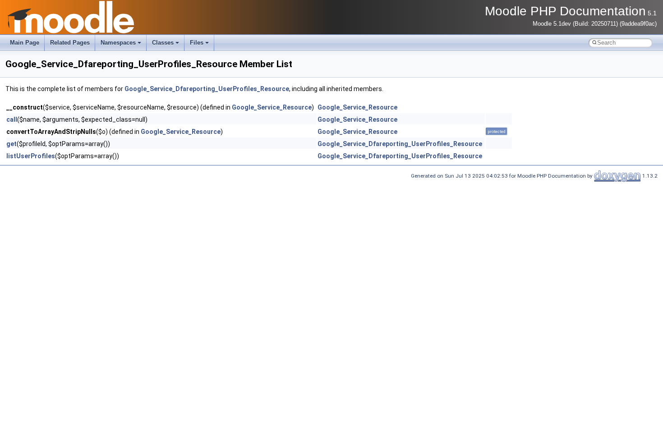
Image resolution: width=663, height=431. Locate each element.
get (11, 143)
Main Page (24, 42)
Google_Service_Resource (272, 107)
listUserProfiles (30, 156)
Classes (163, 42)
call (11, 119)
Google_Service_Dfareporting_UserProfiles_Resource (206, 88)
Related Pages (70, 42)
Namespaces (118, 42)
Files (196, 42)
